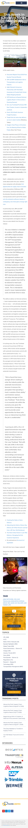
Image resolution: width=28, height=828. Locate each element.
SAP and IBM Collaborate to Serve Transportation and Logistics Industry (16, 82)
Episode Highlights (8, 644)
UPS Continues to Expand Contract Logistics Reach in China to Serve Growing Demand (16, 99)
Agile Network (8, 599)
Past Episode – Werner (9, 657)
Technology (6, 664)
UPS (9, 605)
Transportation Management (11, 666)
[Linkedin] (6, 811)
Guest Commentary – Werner (11, 648)
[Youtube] (3, 811)
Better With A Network (10, 642)
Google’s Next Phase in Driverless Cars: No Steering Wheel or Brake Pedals (16, 127)
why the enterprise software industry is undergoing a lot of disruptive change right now (15, 201)
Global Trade (7, 646)
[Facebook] (12, 811)
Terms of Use (6, 825)
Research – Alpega (8, 662)
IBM (9, 603)
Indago (5, 651)
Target (5, 605)
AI (4, 639)
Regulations (6, 660)
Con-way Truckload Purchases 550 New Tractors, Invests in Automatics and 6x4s (17, 107)
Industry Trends (7, 653)
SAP (25, 603)
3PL (4, 637)
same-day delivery (17, 603)
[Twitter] (9, 811)
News (5, 655)
